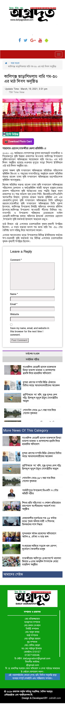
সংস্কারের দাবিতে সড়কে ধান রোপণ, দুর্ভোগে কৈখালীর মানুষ (39, 547)
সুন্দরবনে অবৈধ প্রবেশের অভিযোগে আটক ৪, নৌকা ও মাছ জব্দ (39, 535)
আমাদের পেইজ (13, 574)
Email (13, 304)
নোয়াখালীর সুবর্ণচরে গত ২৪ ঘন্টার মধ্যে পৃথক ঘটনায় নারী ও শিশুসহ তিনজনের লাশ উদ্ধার (39, 521)
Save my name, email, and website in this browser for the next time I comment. (29, 331)
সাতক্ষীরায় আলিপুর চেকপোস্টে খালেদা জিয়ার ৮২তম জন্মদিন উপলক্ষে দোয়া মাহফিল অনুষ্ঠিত (41, 561)
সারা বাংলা (15, 63)
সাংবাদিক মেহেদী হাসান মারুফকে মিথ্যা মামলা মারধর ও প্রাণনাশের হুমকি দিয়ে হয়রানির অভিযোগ (39, 370)
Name (14, 294)
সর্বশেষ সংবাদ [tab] (33, 353)
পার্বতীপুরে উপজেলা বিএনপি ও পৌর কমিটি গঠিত (40, 492)
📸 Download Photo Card (18, 141)
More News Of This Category (25, 430)
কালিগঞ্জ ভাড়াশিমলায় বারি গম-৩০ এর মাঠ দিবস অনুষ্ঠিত (30, 79)
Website (14, 314)
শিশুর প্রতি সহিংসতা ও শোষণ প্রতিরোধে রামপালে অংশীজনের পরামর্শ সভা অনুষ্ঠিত (41, 506)
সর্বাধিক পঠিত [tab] (32, 359)
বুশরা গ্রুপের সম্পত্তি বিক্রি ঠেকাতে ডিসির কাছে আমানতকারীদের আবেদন (41, 384)
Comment (16, 260)
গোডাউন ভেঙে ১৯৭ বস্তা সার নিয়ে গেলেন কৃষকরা (39, 411)
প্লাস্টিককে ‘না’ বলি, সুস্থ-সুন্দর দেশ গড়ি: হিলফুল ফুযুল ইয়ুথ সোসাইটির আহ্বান (40, 398)
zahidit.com (55, 698)
